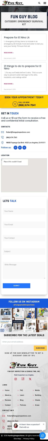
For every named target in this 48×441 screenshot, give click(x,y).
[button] (45, 3)
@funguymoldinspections (24, 305)
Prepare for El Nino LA (16, 37)
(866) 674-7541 (27, 105)
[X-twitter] (24, 148)
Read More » (9, 53)
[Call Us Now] (15, 104)
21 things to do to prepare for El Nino (22, 67)
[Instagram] (15, 148)
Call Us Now (23, 102)
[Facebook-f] (20, 148)
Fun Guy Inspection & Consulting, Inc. (24, 371)
